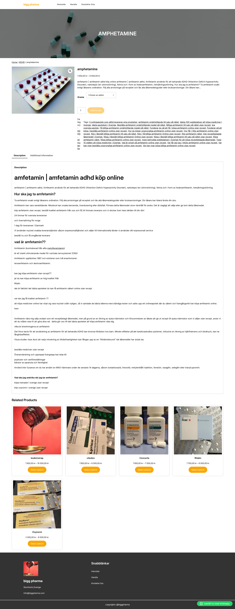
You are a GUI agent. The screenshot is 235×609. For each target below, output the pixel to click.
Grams (80, 97)
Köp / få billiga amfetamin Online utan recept (159, 134)
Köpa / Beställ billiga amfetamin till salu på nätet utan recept (183, 137)
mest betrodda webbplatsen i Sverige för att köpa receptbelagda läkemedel (178, 140)
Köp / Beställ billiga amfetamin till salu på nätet (113, 134)
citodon (91, 458)
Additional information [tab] (41, 155)
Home (14, 62)
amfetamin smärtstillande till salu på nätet (158, 122)
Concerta (144, 458)
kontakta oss (97, 583)
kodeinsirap (37, 458)
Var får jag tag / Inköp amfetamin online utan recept (192, 142)
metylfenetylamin (55, 248)
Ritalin (198, 458)
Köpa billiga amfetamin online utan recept (121, 140)
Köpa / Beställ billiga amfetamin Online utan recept (128, 137)
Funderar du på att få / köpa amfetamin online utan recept (178, 128)
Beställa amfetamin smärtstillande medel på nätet (141, 125)
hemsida (95, 571)
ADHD (22, 62)
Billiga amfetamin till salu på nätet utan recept (188, 125)
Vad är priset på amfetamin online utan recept (144, 142)
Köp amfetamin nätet (192, 134)
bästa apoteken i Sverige (104, 125)
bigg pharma (31, 4)
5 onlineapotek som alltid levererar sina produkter (113, 122)
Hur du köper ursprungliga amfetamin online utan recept (155, 131)
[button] (70, 71)
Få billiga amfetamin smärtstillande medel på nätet (124, 128)
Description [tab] (19, 155)
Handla (94, 577)
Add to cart (95, 110)
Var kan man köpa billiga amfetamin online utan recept (169, 145)
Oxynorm (37, 532)
